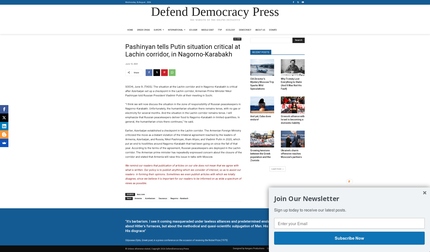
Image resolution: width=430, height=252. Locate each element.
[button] (349, 198)
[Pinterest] (164, 72)
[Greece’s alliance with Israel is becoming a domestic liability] (293, 104)
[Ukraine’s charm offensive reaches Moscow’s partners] (293, 139)
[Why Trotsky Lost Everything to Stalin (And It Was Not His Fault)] (293, 67)
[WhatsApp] (172, 72)
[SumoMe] (4, 143)
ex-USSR (237, 39)
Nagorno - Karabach (179, 198)
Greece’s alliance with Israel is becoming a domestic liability (293, 119)
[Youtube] (303, 2)
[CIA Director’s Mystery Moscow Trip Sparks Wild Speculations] (262, 67)
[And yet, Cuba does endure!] (262, 104)
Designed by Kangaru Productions (138, 23)
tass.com (141, 194)
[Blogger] (4, 134)
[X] (298, 2)
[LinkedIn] (4, 126)
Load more (276, 169)
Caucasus (163, 198)
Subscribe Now (349, 238)
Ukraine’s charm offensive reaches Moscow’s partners (291, 153)
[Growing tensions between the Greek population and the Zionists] (262, 139)
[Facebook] (293, 2)
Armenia (138, 198)
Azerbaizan (150, 198)
